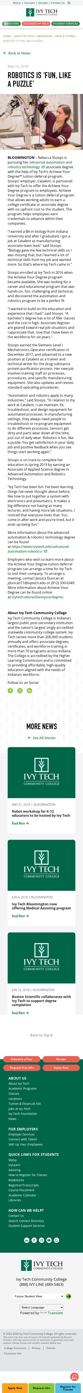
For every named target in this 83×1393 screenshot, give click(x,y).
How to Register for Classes (28, 1175)
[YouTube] (49, 1240)
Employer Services (21, 1134)
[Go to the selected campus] (68, 1296)
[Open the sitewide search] (69, 2)
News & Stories (65, 36)
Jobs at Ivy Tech (19, 1109)
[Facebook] (10, 690)
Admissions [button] (11, 23)
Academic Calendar (22, 1195)
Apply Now (15, 1388)
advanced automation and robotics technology (40, 164)
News (12, 1119)
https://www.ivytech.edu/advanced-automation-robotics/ (39, 549)
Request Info (41, 1388)
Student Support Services (27, 1226)
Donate (61, 1059)
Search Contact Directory (26, 1221)
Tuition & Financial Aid (25, 1104)
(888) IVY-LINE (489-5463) (41, 1284)
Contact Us (16, 1216)
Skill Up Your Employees (26, 1144)
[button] (57, 3)
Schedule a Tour (21, 1059)
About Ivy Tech (24, 36)
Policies (51, 1348)
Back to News (19, 53)
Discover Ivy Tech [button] (36, 23)
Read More (18, 824)
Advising (15, 1170)
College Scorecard (15, 1348)
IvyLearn (14, 1165)
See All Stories (44, 738)
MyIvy (13, 1160)
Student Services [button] (65, 23)
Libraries (15, 1200)
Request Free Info (22, 1068)
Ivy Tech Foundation (23, 1114)
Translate (55, 1313)
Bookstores (16, 1180)
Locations (15, 1099)
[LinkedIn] (29, 690)
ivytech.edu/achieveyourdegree (37, 597)
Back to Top (39, 1035)
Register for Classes (68, 1388)
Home (7, 36)
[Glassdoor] (56, 1240)
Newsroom (44, 36)
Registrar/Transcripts (24, 1185)
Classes (14, 1094)
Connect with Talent (23, 1139)
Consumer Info (12, 1353)
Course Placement (21, 1190)
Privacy (36, 1348)
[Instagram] (20, 690)
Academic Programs (23, 1088)
